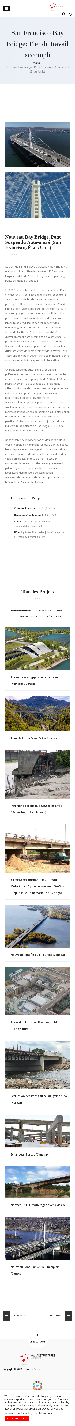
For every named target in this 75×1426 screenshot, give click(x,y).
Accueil (37, 63)
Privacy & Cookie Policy (18, 1413)
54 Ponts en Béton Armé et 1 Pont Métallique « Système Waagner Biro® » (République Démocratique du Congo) (37, 886)
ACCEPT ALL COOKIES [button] (17, 1418)
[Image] (31, 645)
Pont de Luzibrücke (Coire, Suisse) (34, 738)
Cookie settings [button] (43, 1413)
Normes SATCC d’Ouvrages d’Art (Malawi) (39, 1205)
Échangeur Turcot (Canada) (29, 1154)
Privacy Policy (32, 1369)
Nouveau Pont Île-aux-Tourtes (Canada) (38, 955)
